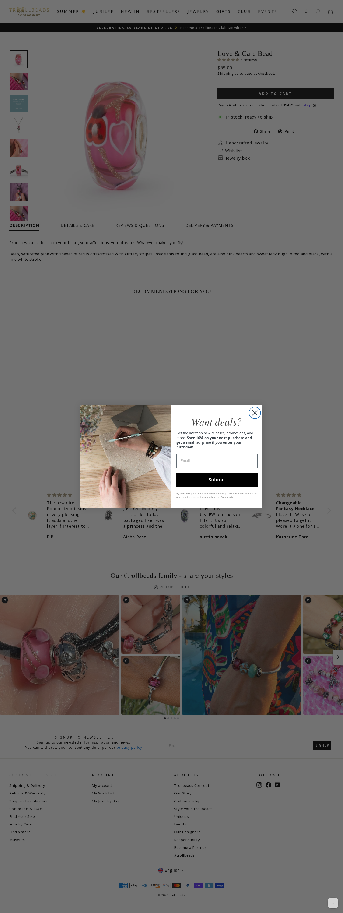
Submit (217, 479)
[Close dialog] (255, 413)
